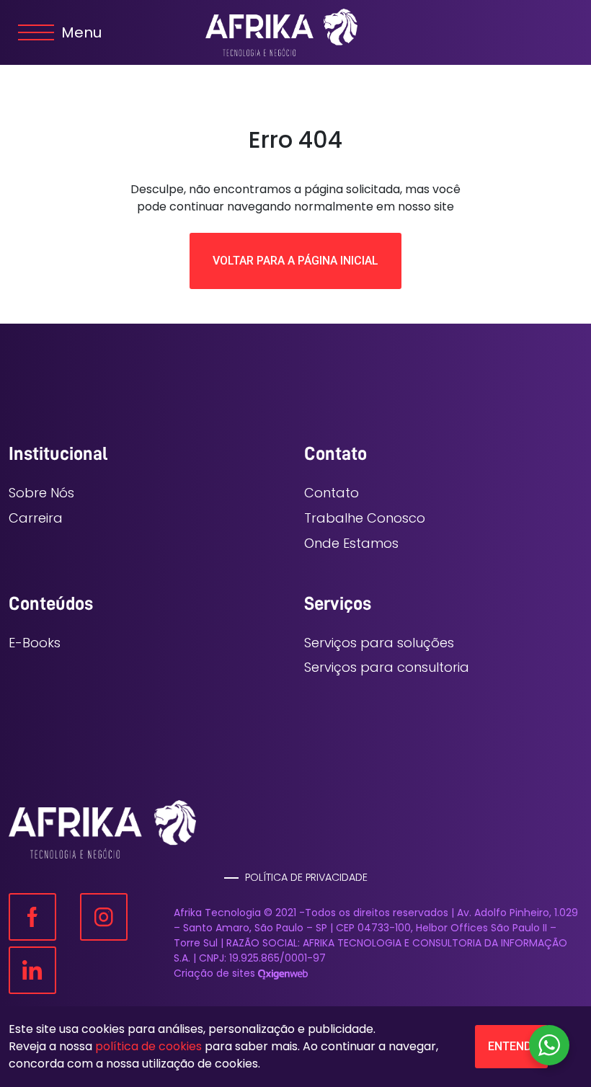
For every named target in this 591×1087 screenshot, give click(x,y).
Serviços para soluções (379, 643)
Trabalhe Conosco (364, 518)
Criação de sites (214, 973)
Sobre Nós (41, 493)
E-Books (35, 643)
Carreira (36, 518)
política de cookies (148, 1046)
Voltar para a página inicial (295, 260)
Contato (331, 493)
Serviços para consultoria (386, 667)
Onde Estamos (351, 543)
